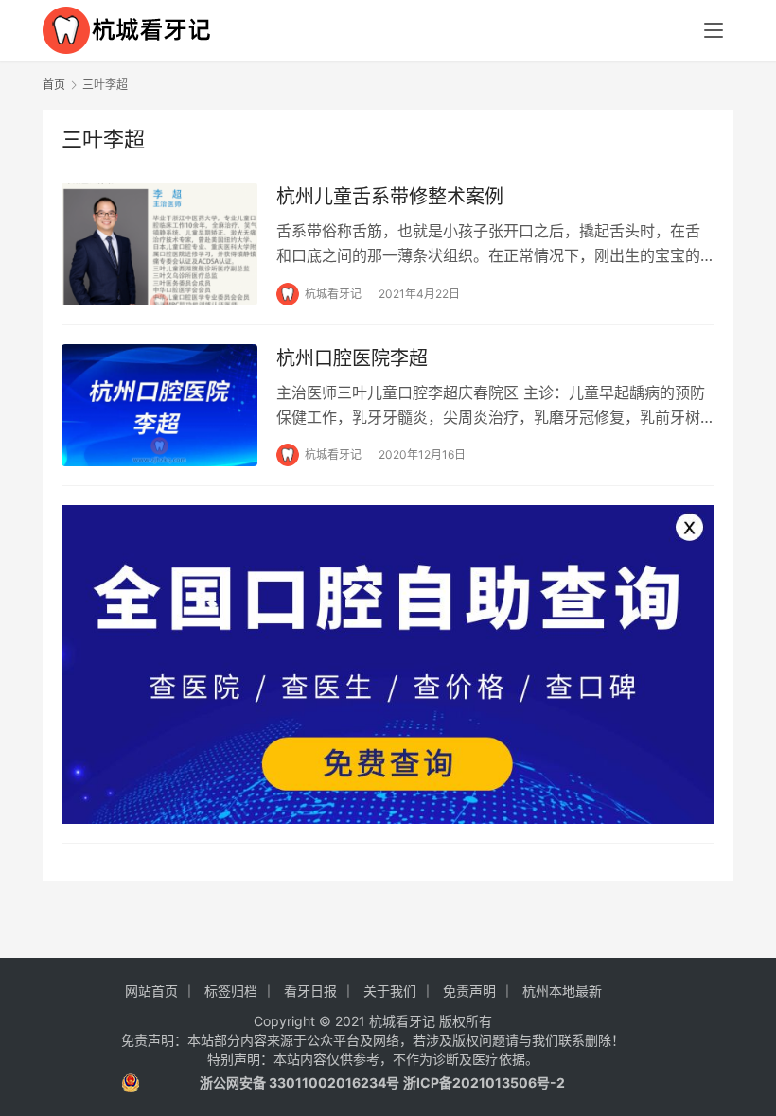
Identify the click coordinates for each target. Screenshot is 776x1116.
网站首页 (151, 991)
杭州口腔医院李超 (352, 358)
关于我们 (389, 991)
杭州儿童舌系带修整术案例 (389, 196)
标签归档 (230, 991)
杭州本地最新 (562, 991)
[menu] (713, 30)
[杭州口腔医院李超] (159, 405)
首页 (54, 85)
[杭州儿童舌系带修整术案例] (159, 244)
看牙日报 (310, 991)
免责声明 (469, 991)
